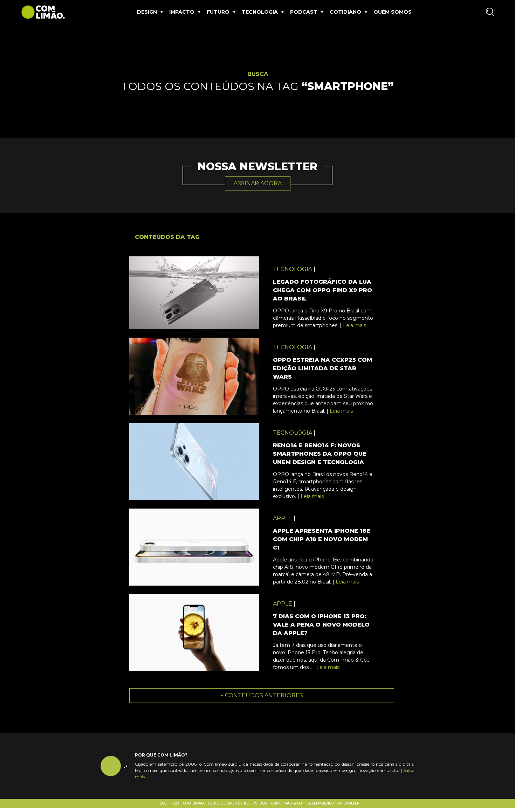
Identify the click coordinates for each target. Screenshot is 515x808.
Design (147, 12)
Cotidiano (345, 12)
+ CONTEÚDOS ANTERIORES (261, 695)
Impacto (181, 12)
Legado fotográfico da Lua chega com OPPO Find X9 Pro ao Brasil (322, 290)
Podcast (303, 12)
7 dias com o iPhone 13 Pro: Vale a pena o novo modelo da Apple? (321, 624)
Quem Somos (392, 12)
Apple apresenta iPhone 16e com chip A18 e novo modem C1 (321, 539)
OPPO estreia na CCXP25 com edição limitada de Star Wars (322, 368)
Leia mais (354, 325)
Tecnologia (260, 12)
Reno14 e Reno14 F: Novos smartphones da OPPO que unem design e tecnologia (319, 453)
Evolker (351, 803)
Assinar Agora (258, 183)
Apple (282, 518)
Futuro (218, 12)
